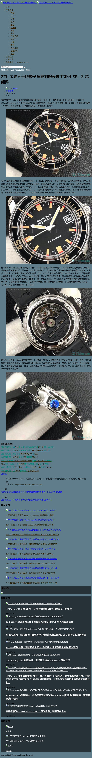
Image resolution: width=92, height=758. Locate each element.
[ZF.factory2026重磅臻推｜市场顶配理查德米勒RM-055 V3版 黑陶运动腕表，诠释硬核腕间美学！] (47, 690)
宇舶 (12, 19)
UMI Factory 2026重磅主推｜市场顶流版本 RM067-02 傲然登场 (38, 660)
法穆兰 (13, 39)
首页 (8, 7)
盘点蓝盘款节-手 (25, 464)
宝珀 (12, 25)
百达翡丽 (14, 48)
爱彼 (12, 45)
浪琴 (12, 42)
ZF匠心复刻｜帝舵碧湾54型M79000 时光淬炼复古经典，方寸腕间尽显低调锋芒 (46, 634)
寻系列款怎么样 (19, 457)
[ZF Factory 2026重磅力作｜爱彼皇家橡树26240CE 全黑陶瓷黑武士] (34, 616)
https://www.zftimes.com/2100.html (28, 484)
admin (15, 88)
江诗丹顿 (14, 36)
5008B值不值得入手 (20, 471)
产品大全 (9, 10)
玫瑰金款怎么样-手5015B (26, 467)
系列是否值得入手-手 (25, 450)
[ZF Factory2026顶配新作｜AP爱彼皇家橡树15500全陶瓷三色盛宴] (34, 604)
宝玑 (12, 22)
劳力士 (13, 16)
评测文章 (9, 57)
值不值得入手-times (19, 454)
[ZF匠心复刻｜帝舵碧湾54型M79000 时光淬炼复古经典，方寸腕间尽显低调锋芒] (40, 629)
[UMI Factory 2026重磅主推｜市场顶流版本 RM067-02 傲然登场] (33, 655)
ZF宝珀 (4, 474)
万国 (12, 13)
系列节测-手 (27, 447)
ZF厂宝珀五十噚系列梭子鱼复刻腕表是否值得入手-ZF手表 (25, 500)
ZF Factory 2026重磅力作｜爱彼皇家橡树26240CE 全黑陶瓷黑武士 (39, 622)
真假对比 (9, 59)
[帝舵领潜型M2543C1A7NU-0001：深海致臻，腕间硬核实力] (31, 706)
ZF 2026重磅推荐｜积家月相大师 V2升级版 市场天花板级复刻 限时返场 (42, 647)
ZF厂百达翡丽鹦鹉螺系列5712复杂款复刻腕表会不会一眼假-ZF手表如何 (31, 492)
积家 (12, 31)
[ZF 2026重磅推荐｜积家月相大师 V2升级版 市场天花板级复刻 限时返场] (37, 642)
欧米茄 (13, 28)
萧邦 (12, 54)
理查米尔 (14, 51)
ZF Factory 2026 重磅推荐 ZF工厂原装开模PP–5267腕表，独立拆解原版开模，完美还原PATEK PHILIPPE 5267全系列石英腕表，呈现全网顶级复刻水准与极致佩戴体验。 (48, 679)
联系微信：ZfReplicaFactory (17, 62)
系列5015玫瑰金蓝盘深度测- (26, 461)
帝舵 (12, 33)
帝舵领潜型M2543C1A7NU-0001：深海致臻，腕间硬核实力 (36, 711)
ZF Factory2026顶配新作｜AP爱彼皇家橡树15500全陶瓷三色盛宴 (39, 609)
